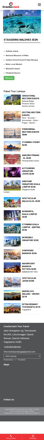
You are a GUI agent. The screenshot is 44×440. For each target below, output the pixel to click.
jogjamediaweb (29, 411)
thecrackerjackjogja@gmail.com (19, 351)
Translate (21, 360)
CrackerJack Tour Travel (24, 409)
